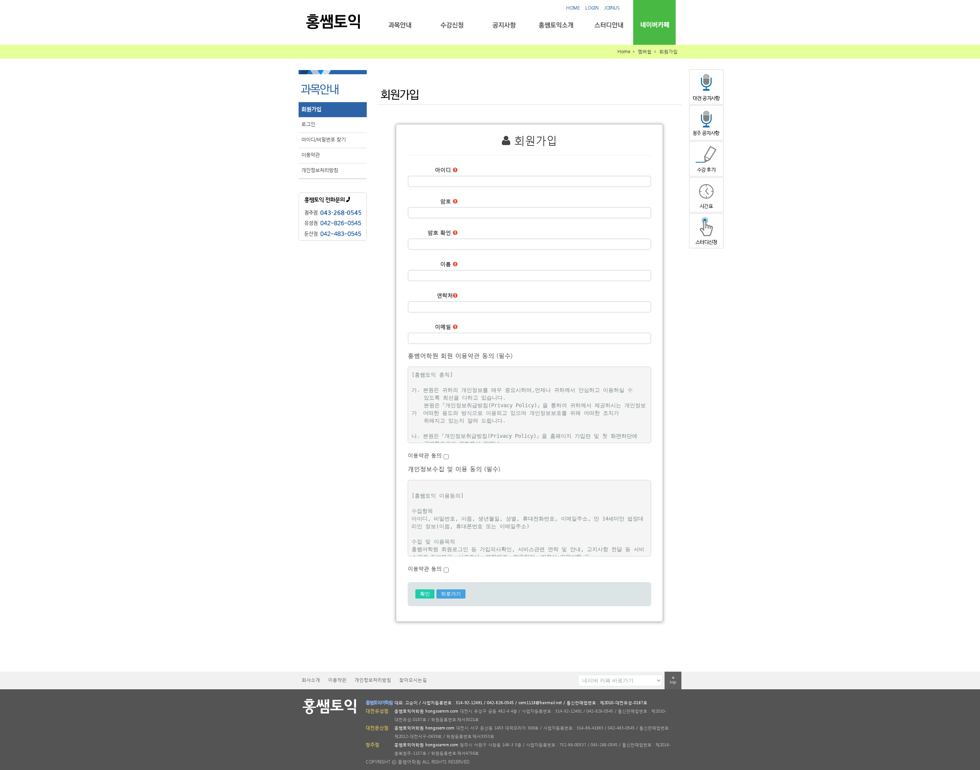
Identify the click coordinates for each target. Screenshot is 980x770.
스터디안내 (608, 25)
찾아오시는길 (413, 680)
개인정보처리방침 (319, 170)
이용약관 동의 (426, 455)
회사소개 (311, 680)
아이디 (444, 169)
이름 (446, 264)
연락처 (445, 295)
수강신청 (451, 25)
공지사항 (504, 25)
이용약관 (310, 155)
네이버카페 (654, 24)
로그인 (308, 124)
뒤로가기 (451, 594)
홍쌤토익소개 (556, 25)
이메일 (444, 326)
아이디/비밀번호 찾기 (323, 139)
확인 (425, 594)
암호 (446, 201)
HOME (573, 8)
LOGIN (592, 8)
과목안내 (399, 25)
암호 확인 (440, 232)
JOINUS (612, 8)
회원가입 (311, 109)
